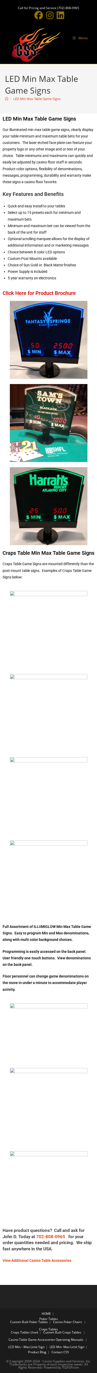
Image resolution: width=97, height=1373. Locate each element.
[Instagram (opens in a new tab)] (49, 15)
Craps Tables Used (24, 1332)
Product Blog (37, 1352)
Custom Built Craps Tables (62, 1332)
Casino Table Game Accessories (32, 1339)
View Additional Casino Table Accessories (37, 1260)
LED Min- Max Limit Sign (67, 1347)
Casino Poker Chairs (67, 1322)
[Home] (6, 98)
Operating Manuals (69, 1339)
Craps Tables (48, 1329)
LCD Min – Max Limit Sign (26, 1347)
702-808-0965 (51, 1236)
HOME (46, 1313)
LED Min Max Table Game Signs (37, 98)
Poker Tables (48, 1319)
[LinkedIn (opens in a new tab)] (59, 15)
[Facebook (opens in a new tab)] (38, 15)
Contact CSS (60, 1352)
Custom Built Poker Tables (29, 1322)
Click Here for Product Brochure (39, 293)
